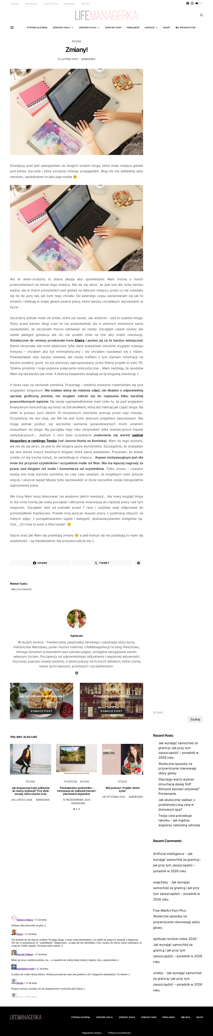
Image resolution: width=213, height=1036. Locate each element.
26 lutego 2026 (21, 799)
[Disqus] (76, 864)
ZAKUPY (85, 3)
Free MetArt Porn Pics (169, 910)
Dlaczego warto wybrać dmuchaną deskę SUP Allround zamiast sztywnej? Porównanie (179, 786)
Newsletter (69, 3)
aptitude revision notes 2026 (174, 939)
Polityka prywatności (119, 1032)
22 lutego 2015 (103, 702)
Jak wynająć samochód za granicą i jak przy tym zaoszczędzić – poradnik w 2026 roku (178, 750)
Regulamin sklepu (92, 1032)
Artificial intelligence (168, 854)
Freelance (133, 27)
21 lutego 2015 (68, 59)
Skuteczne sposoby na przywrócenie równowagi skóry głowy (177, 768)
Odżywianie (29, 689)
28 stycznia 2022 (113, 796)
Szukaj (158, 712)
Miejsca (149, 27)
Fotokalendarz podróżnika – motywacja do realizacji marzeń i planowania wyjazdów (76, 790)
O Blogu (14, 3)
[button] (74, 809)
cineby (158, 973)
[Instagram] (192, 3)
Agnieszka (88, 59)
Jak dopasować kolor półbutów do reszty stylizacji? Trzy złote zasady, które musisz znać (30, 790)
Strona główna (37, 27)
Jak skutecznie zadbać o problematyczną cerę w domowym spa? (176, 804)
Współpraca (31, 3)
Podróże (70, 781)
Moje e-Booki (51, 3)
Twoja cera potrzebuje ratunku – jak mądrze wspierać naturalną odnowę (179, 820)
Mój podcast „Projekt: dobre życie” (123, 789)
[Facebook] (187, 3)
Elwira (79, 340)
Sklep (166, 27)
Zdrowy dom (113, 27)
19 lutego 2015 (33, 702)
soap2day (160, 882)
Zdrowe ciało (61, 27)
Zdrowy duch (87, 27)
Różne (76, 41)
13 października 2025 (77, 799)
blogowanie (22, 589)
